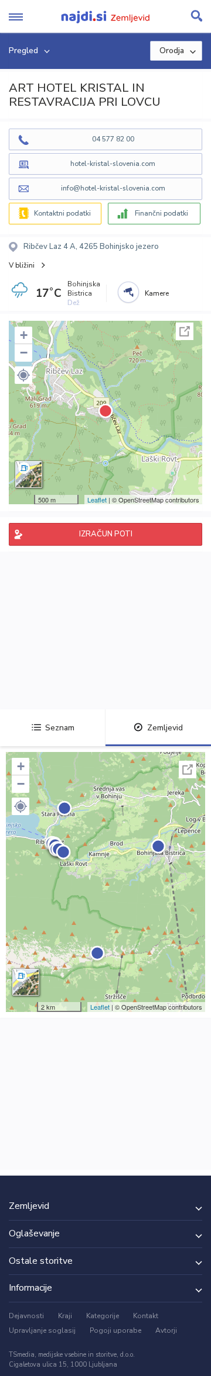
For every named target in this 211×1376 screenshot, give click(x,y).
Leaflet (97, 499)
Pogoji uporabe (115, 1330)
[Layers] (29, 474)
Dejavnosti (26, 1315)
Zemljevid (165, 727)
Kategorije (102, 1315)
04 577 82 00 (113, 139)
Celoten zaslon (184, 331)
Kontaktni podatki (62, 213)
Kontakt (145, 1315)
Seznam (59, 727)
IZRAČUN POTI (105, 534)
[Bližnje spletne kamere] (128, 292)
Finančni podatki (161, 213)
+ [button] (24, 335)
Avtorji (166, 1330)
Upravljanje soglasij (42, 1330)
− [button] (24, 352)
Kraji (65, 1315)
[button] (23, 375)
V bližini (22, 265)
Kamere (157, 293)
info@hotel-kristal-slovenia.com (113, 188)
